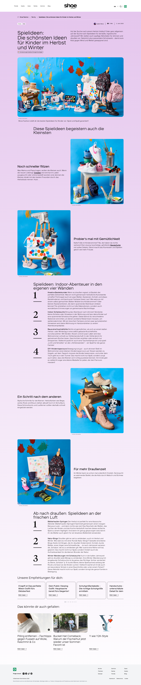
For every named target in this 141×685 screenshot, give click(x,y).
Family (35, 6)
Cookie (126, 678)
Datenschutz (120, 678)
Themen (100, 671)
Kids (24, 24)
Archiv (100, 668)
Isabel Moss (100, 24)
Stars (29, 6)
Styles (23, 6)
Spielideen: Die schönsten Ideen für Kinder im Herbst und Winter (60, 17)
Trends (16, 6)
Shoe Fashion (24, 17)
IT (117, 6)
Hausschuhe (115, 245)
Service (42, 6)
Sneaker (37, 172)
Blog (49, 6)
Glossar (100, 674)
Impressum (112, 678)
